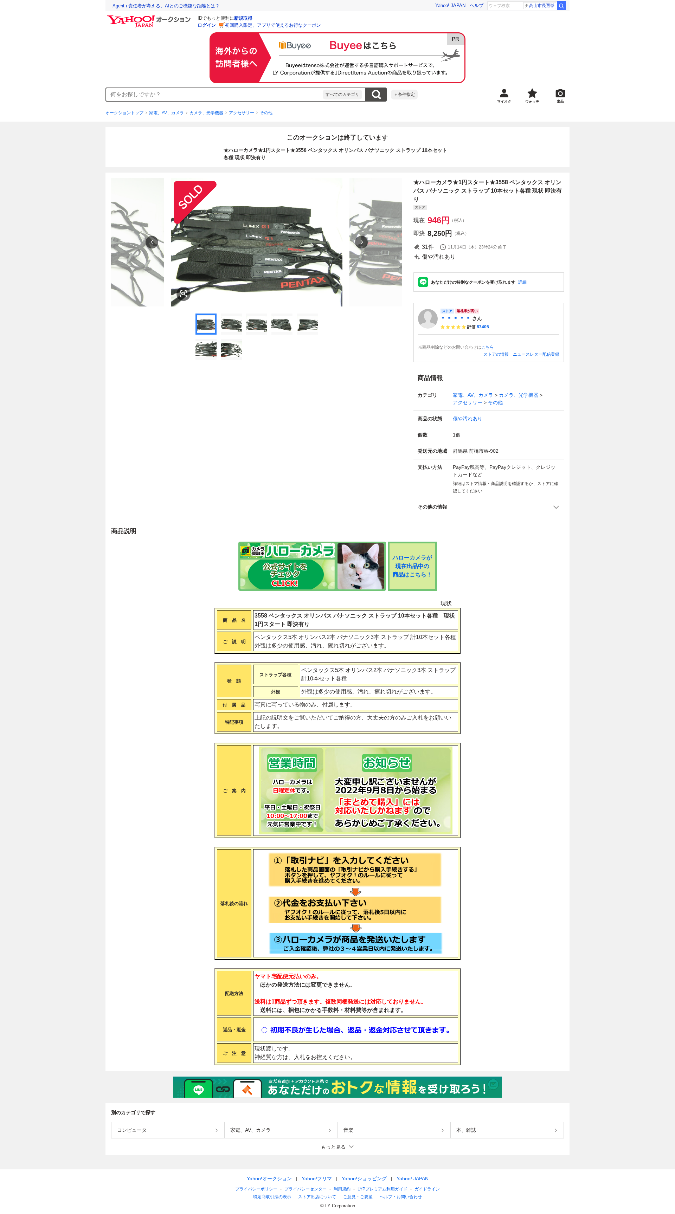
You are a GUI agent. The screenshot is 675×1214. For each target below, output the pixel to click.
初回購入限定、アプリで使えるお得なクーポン (273, 25)
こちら (487, 347)
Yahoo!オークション (269, 1178)
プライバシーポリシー (256, 1189)
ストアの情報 (496, 354)
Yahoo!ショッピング (364, 1178)
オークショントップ (124, 112)
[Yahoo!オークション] (149, 17)
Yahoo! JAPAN (450, 5)
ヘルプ (476, 5)
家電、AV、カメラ (166, 112)
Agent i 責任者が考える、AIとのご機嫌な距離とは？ (166, 5)
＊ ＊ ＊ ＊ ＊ (456, 318)
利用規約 (342, 1189)
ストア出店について (317, 1196)
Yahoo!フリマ (317, 1178)
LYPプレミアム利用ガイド (382, 1189)
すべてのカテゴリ (342, 94)
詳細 (522, 282)
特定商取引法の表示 (272, 1196)
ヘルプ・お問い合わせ (401, 1196)
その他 (266, 112)
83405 (483, 326)
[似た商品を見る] (183, 294)
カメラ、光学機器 (206, 112)
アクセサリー (241, 112)
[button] (488, 507)
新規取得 (243, 18)
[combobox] (214, 94)
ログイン (207, 25)
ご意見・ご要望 (358, 1196)
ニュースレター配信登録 (536, 354)
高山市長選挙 (541, 5)
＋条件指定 (404, 94)
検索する (376, 95)
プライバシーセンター (305, 1189)
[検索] (561, 5)
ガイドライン (427, 1189)
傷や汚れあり (467, 418)
